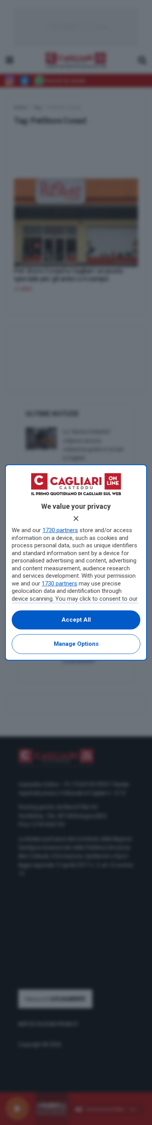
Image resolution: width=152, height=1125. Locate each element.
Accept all (76, 619)
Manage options (76, 643)
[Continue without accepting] (76, 518)
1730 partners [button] (60, 530)
